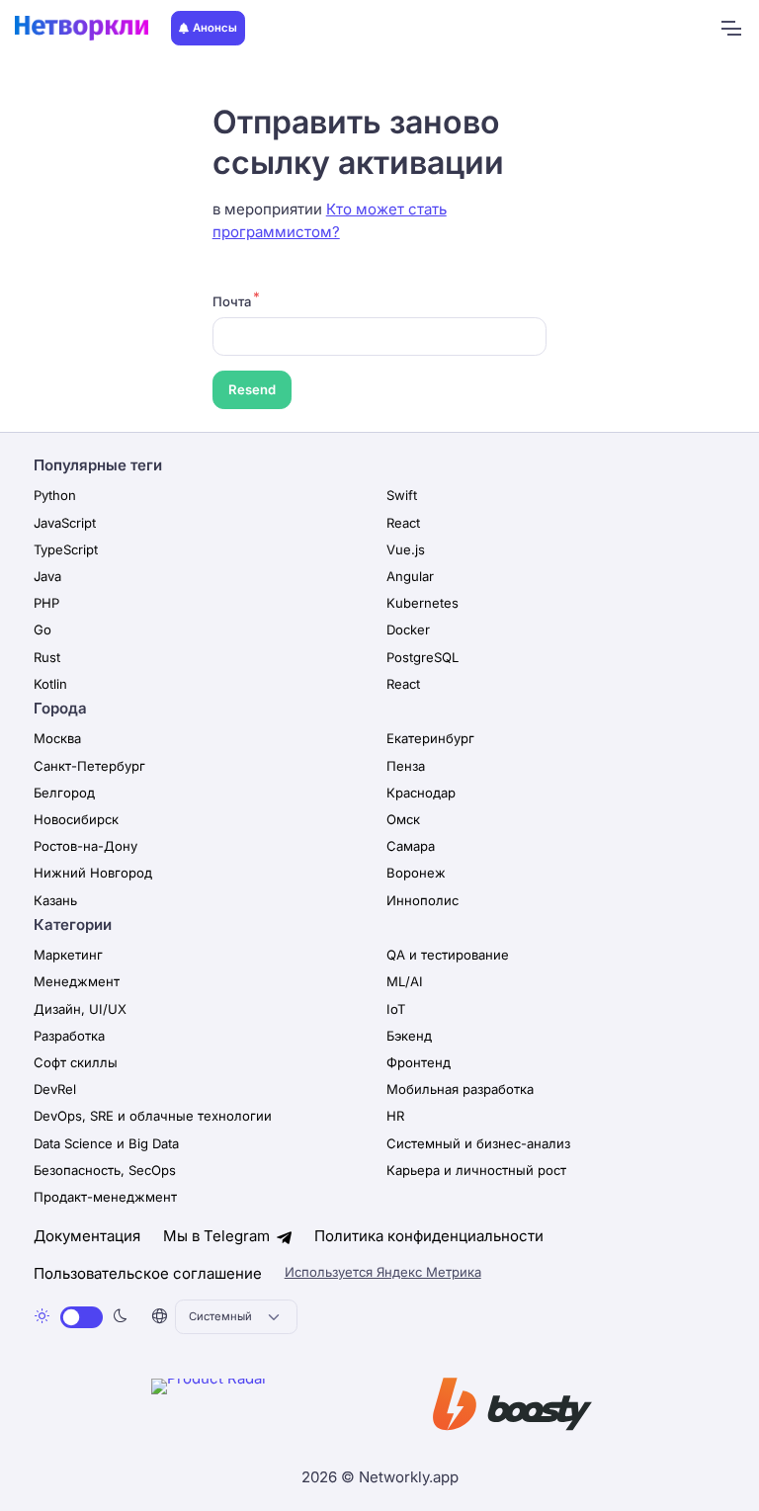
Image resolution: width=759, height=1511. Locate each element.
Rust (47, 657)
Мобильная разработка (460, 1089)
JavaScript (65, 523)
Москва (57, 738)
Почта (231, 301)
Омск (403, 819)
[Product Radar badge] (269, 1408)
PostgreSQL (422, 657)
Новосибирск (76, 819)
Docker (408, 629)
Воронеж (416, 873)
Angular (410, 576)
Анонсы (215, 28)
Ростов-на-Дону (85, 846)
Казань (55, 900)
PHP (46, 603)
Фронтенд (418, 1062)
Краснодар (421, 792)
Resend (252, 389)
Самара (410, 846)
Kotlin (50, 684)
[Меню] (730, 28)
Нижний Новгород (93, 873)
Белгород (64, 792)
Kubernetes (422, 603)
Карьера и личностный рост (476, 1170)
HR (395, 1116)
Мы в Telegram (218, 1235)
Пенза (405, 766)
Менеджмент (77, 981)
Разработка (69, 1036)
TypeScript (66, 549)
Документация (87, 1235)
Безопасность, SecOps (105, 1170)
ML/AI (404, 981)
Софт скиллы (76, 1062)
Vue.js (405, 549)
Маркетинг (68, 955)
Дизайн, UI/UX (80, 1009)
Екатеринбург (430, 738)
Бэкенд (409, 1036)
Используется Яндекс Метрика (383, 1272)
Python (55, 495)
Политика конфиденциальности (429, 1235)
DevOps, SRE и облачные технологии (153, 1116)
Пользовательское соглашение (148, 1273)
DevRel (55, 1089)
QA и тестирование (447, 955)
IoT (395, 1009)
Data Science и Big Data (106, 1143)
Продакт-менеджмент (105, 1197)
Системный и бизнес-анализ (478, 1143)
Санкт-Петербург (89, 766)
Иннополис (422, 900)
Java (47, 576)
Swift (401, 495)
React (403, 523)
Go (42, 629)
